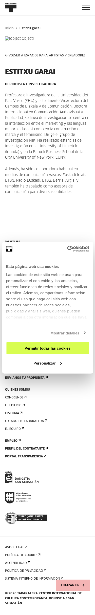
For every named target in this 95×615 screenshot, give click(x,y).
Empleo (11, 440)
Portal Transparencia (24, 456)
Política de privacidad (24, 570)
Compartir (70, 585)
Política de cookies (21, 555)
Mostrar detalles (65, 333)
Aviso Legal (14, 547)
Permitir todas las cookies (47, 348)
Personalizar (44, 363)
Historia (12, 413)
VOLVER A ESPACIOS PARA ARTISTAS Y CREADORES (47, 55)
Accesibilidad (16, 563)
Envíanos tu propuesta (25, 377)
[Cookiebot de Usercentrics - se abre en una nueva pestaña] (67, 248)
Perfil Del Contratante (25, 448)
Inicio (9, 28)
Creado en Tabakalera (24, 421)
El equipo (13, 429)
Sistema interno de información (32, 578)
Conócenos (14, 397)
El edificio (13, 405)
